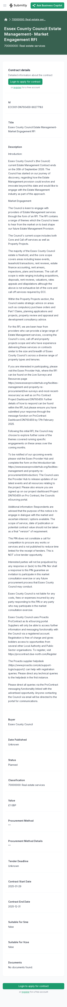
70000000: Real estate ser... (29, 19)
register (17, 87)
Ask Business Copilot (49, 5)
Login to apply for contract (25, 81)
